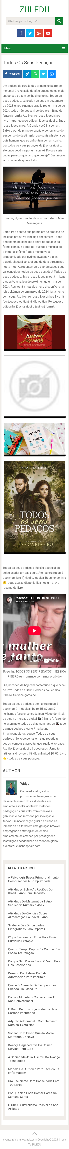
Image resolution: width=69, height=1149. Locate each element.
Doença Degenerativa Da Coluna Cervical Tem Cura (30, 1047)
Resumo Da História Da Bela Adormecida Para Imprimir (27, 975)
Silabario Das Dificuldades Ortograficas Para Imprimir (26, 927)
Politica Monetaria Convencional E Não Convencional (31, 999)
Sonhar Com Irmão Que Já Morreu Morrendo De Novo (31, 1035)
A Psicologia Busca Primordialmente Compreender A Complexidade (33, 879)
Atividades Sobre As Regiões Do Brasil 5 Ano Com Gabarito (30, 891)
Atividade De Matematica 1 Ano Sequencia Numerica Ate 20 (30, 903)
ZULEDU (35, 9)
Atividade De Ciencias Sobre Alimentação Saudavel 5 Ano (28, 915)
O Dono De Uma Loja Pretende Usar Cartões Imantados (32, 1011)
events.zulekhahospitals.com (20, 1139)
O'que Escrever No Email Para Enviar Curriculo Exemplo (33, 939)
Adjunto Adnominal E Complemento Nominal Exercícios (33, 1023)
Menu (7, 48)
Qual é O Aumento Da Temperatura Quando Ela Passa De (32, 987)
